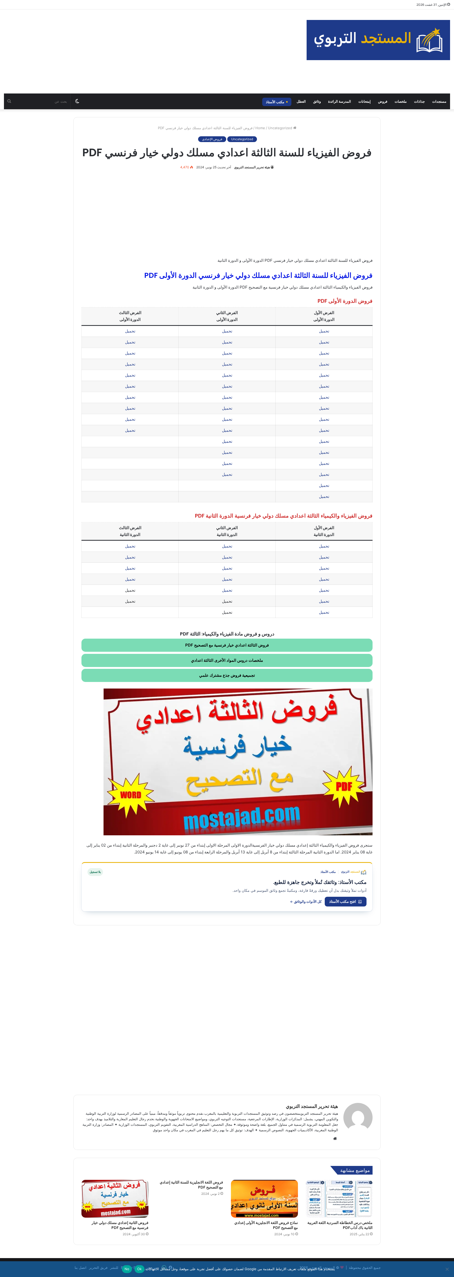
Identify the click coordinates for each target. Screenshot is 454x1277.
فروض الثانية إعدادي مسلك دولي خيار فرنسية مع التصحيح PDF (120, 1225)
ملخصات (401, 101)
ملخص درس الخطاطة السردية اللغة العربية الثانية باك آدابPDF (340, 1225)
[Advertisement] (151, 51)
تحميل (324, 331)
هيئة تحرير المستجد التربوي (252, 167)
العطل (301, 101)
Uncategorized (280, 128)
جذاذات (419, 101)
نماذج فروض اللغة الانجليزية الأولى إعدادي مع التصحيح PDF (266, 1225)
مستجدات (439, 101)
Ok (139, 1269)
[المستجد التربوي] (378, 40)
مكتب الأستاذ (275, 102)
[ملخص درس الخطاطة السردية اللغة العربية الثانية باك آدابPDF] (339, 1199)
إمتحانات (364, 101)
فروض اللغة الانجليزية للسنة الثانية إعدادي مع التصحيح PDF (191, 1185)
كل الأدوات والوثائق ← (306, 902)
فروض (382, 101)
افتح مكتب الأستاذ (342, 901)
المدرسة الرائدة (339, 101)
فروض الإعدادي (212, 139)
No (127, 1269)
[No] (447, 1269)
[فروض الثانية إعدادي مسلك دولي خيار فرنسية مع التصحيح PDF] (114, 1199)
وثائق (317, 101)
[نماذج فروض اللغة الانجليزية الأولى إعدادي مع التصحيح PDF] (264, 1199)
